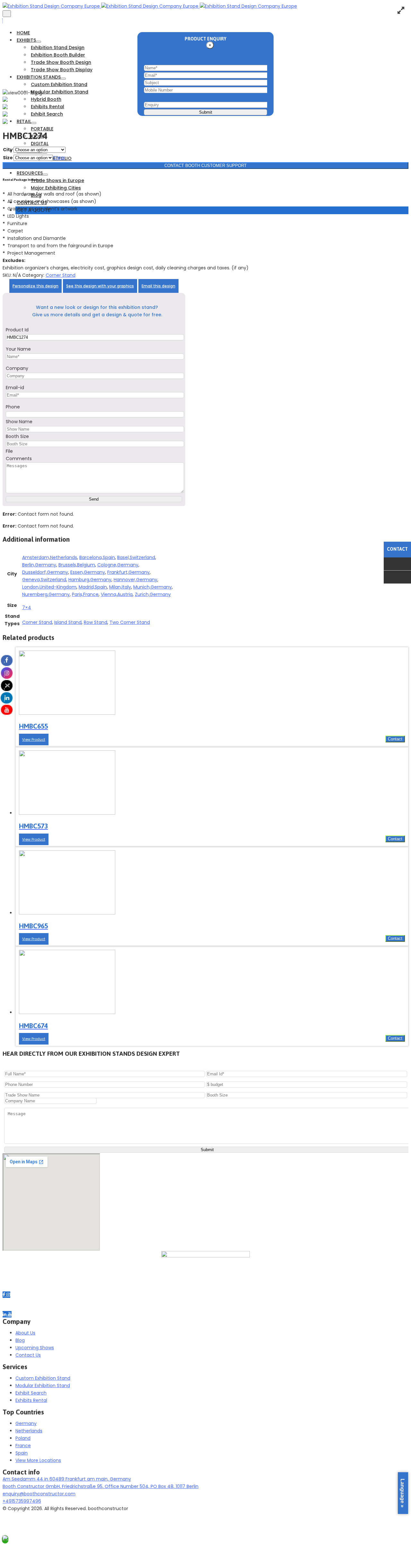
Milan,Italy (120, 587)
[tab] (35, 286)
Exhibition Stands (39, 77)
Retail (24, 121)
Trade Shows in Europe (57, 180)
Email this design (158, 286)
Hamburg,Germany (89, 579)
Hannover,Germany (135, 579)
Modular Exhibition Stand (59, 92)
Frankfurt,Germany (128, 572)
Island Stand (68, 622)
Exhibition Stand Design (57, 47)
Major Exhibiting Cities (56, 188)
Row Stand (95, 622)
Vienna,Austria (117, 594)
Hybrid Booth (46, 99)
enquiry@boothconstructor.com (39, 1494)
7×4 (26, 607)
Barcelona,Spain (97, 557)
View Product (33, 739)
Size (8, 157)
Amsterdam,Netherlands (49, 557)
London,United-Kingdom (49, 587)
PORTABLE (42, 129)
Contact (395, 739)
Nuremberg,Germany (46, 594)
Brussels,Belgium (76, 565)
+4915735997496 (22, 1501)
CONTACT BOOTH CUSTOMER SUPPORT (205, 165)
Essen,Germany (87, 572)
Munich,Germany (152, 587)
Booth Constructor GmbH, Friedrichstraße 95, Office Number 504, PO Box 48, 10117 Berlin (100, 1486)
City (8, 149)
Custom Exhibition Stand (59, 84)
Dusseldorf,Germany (45, 572)
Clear (59, 157)
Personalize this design (35, 286)
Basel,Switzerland (136, 557)
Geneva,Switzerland (44, 579)
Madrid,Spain (93, 587)
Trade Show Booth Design (61, 62)
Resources (30, 173)
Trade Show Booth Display (61, 69)
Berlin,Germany (39, 565)
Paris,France (85, 594)
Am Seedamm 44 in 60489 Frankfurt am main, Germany (67, 1479)
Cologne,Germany (117, 565)
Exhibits (26, 40)
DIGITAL (39, 143)
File (9, 451)
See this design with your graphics (100, 286)
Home (23, 33)
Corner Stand (60, 275)
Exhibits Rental (47, 106)
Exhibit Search (47, 114)
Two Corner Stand (129, 622)
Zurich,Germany (153, 594)
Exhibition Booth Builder (58, 55)
